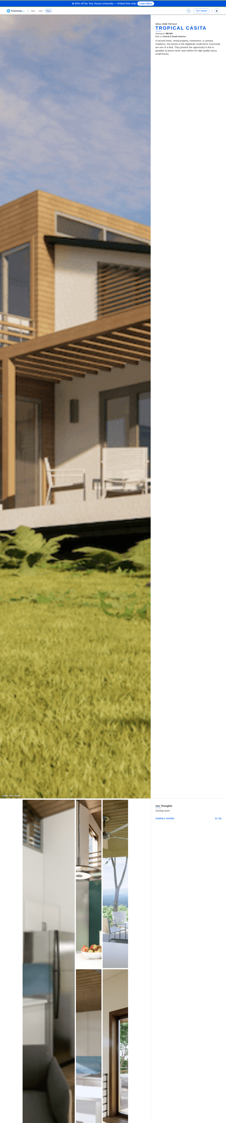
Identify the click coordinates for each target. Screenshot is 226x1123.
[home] (15, 11)
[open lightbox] (88, 884)
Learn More (145, 3)
